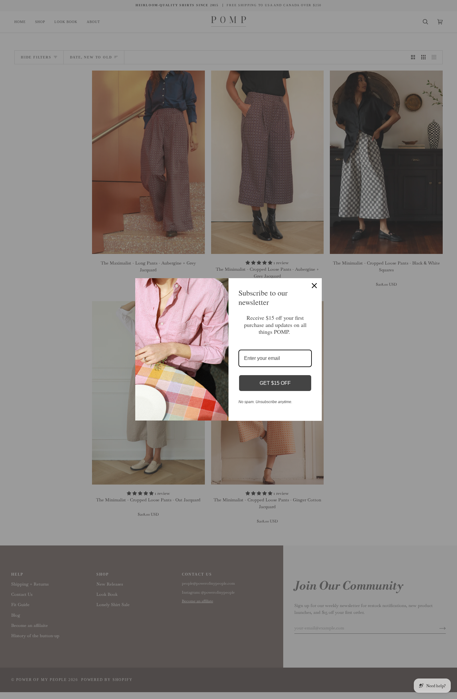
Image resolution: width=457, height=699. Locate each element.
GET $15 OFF (275, 383)
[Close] (314, 285)
